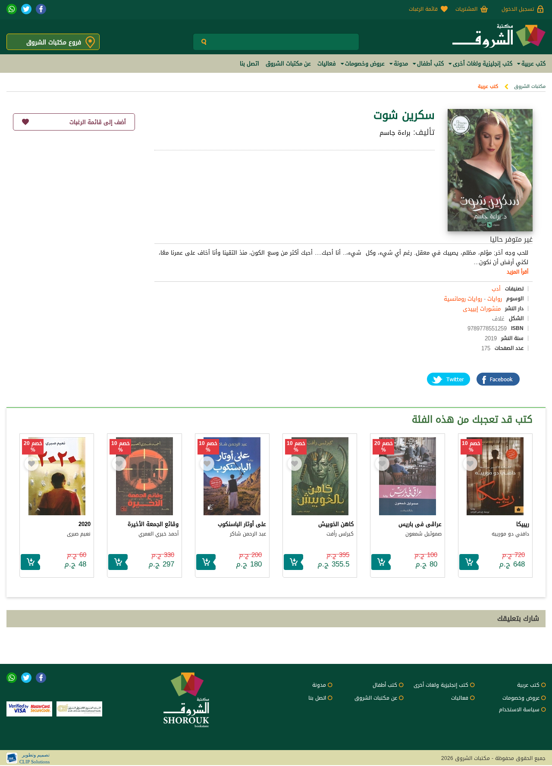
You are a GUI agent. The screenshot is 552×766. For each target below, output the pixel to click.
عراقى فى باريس (420, 524)
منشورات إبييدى (482, 308)
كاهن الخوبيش (336, 524)
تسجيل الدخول (518, 9)
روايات (494, 298)
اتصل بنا (317, 698)
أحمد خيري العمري (158, 534)
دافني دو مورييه (510, 534)
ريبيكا (522, 524)
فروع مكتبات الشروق (53, 42)
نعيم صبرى (79, 534)
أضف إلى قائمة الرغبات (97, 122)
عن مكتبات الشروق (375, 698)
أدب (496, 288)
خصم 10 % (471, 447)
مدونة (319, 685)
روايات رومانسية (463, 298)
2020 (84, 524)
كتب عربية (488, 86)
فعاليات (459, 698)
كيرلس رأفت (340, 534)
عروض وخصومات (520, 698)
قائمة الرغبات (423, 9)
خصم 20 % (383, 447)
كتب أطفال (385, 685)
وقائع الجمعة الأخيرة (153, 524)
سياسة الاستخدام (519, 709)
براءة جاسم (395, 133)
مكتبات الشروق (530, 86)
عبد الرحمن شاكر (248, 534)
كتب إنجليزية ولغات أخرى (441, 685)
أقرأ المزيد (517, 272)
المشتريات (466, 9)
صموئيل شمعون (423, 534)
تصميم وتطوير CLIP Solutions (34, 758)
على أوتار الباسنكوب (242, 524)
